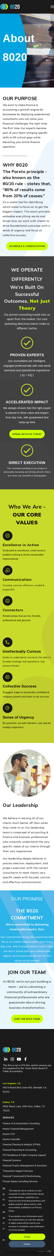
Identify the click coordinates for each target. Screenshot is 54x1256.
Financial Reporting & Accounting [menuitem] (19, 1149)
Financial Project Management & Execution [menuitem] (25, 1165)
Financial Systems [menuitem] (12, 1160)
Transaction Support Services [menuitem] (18, 1170)
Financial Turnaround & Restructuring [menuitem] (21, 1176)
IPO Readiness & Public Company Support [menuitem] (24, 1155)
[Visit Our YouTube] (19, 1059)
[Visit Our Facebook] (25, 1059)
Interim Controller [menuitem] (11, 1139)
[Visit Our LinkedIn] (6, 1059)
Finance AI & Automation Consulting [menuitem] (21, 1123)
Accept (27, 1237)
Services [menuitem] (8, 1117)
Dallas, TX (8, 1102)
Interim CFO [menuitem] (9, 1134)
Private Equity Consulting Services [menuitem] (20, 1181)
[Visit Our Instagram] (12, 1059)
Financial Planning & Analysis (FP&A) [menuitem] (21, 1144)
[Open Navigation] (52, 7)
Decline (27, 1244)
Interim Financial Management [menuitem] (18, 1128)
